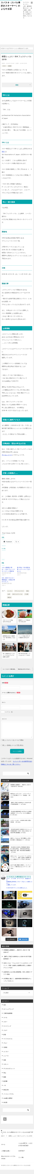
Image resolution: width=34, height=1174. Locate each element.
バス (4, 1085)
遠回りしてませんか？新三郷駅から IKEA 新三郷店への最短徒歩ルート (20, 839)
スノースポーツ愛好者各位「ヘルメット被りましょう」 (10, 669)
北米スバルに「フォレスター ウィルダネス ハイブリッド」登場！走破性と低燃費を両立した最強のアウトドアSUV (20, 857)
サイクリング (7, 1026)
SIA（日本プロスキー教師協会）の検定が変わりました (8, 579)
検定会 (9, 597)
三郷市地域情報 (7, 1013)
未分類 (5, 1102)
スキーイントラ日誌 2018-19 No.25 (8, 620)
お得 (9, 594)
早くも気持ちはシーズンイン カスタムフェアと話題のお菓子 (9, 655)
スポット (6, 1064)
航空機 (5, 1081)
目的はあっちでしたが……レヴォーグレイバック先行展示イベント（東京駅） (20, 795)
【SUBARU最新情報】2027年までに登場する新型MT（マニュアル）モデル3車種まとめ (21, 813)
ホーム (3, 1144)
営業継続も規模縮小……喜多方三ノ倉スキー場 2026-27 (20, 785)
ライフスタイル (7, 1038)
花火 (4, 1005)
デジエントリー (7, 455)
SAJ (3, 151)
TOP (17, 1132)
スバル (5, 1017)
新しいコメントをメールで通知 (13, 740)
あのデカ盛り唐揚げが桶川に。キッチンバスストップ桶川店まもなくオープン (20, 866)
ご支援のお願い (5, 1151)
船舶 (4, 1077)
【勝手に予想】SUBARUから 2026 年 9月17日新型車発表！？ (20, 803)
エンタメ (6, 1051)
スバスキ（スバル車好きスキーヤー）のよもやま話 (10, 5)
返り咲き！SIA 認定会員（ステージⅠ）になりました (23, 569)
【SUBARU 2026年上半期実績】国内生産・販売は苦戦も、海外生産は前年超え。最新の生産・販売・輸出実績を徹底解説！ (20, 849)
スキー (4, 66)
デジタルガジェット (9, 1068)
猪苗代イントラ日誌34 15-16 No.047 (24, 620)
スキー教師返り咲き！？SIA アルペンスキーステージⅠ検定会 (8, 569)
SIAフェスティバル (17, 594)
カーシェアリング (8, 1009)
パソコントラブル (8, 1094)
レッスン (10, 591)
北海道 (9, 66)
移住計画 (6, 1089)
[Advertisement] (17, 33)
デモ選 (26, 594)
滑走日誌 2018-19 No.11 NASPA (25, 669)
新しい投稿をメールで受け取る (13, 745)
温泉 (4, 1060)
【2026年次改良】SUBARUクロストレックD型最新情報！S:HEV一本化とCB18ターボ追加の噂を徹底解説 (21, 831)
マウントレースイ (19, 591)
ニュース (6, 1055)
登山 (4, 1072)
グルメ (5, 1043)
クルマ (5, 1030)
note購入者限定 (7, 1098)
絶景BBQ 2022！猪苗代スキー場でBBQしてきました (9, 637)
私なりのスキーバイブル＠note (8, 1157)
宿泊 (27, 591)
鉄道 (4, 1034)
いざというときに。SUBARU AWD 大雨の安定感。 (20, 821)
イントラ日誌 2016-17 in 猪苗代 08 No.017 (24, 636)
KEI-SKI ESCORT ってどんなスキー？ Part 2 (24, 654)
